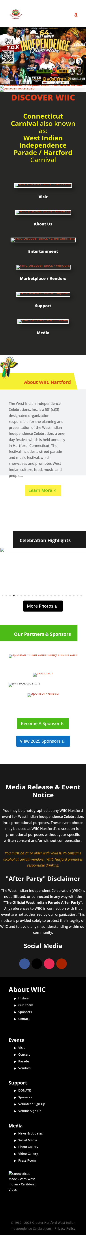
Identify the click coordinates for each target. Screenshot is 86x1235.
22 (81, 595)
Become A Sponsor (40, 723)
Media (43, 332)
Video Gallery (28, 1153)
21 (77, 595)
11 (40, 595)
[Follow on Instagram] (49, 963)
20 (74, 595)
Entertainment (43, 251)
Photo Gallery (28, 1147)
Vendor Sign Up (29, 1111)
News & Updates (30, 1133)
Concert (24, 1054)
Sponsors (25, 1012)
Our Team (25, 1005)
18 (66, 595)
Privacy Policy (64, 1228)
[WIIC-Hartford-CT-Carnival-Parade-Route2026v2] (17, 88)
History (23, 998)
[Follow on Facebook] (24, 963)
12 (44, 595)
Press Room (27, 1160)
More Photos (40, 606)
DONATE (24, 1090)
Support (43, 305)
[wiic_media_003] (43, 550)
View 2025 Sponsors (40, 741)
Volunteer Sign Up (31, 1104)
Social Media (27, 1140)
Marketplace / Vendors (43, 278)
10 (36, 595)
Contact (24, 1019)
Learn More (40, 490)
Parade (23, 1061)
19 (70, 595)
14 (51, 595)
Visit (43, 196)
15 (55, 595)
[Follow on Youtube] (61, 963)
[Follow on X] (37, 963)
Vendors (24, 1068)
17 (62, 595)
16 (59, 595)
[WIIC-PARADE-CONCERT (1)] (43, 84)
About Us (43, 224)
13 (47, 595)
